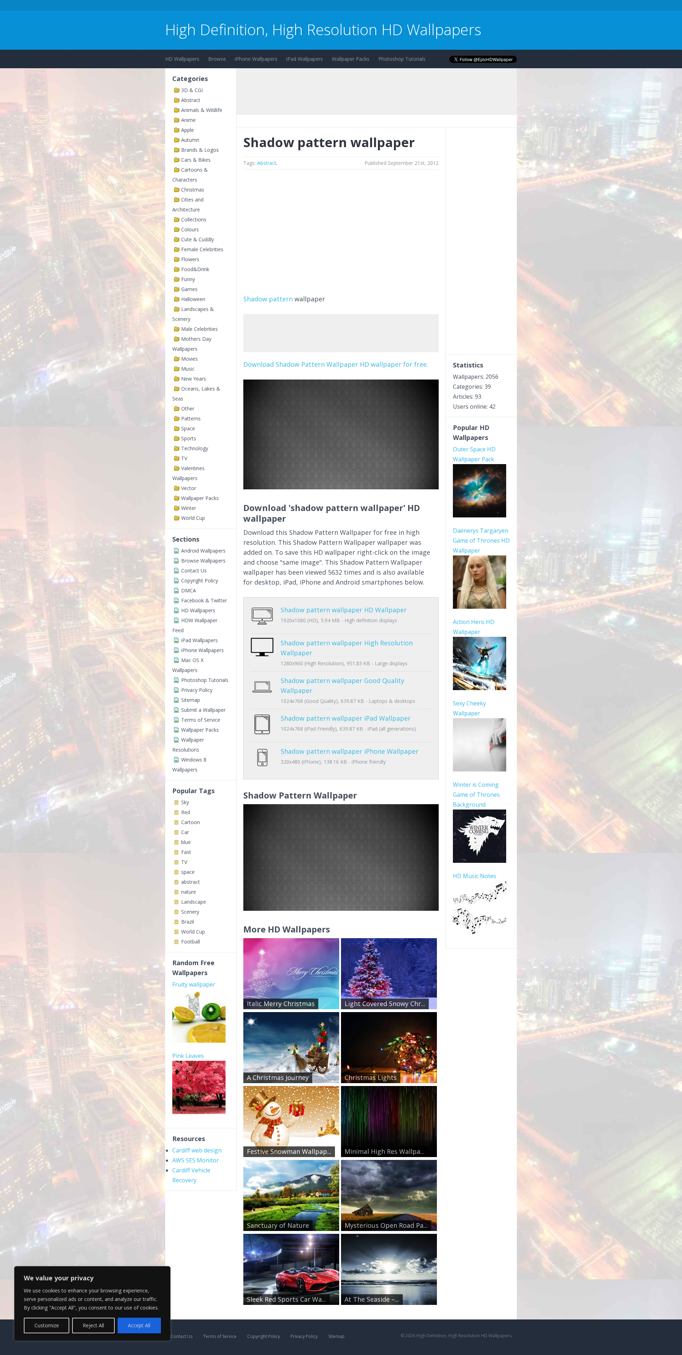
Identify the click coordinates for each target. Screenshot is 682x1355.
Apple (187, 130)
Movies (189, 358)
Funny (188, 279)
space (188, 872)
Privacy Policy (196, 690)
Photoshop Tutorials (402, 58)
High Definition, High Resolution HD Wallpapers (323, 29)
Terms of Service (200, 719)
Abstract (190, 100)
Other (187, 408)
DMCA (188, 590)
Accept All (139, 1325)
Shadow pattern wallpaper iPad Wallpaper (346, 718)
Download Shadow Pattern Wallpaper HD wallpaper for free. (335, 364)
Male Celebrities (199, 329)
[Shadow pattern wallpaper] (341, 487)
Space (188, 428)
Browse (217, 58)
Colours (190, 229)
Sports (188, 438)
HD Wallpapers (182, 58)
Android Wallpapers (203, 550)
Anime (188, 120)
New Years (193, 378)
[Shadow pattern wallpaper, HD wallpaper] (341, 908)
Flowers (190, 259)
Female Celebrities (202, 249)
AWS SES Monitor (195, 1160)
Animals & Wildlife (201, 110)
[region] (92, 1303)
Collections (193, 219)
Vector (188, 488)
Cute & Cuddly (197, 239)
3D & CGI (192, 90)
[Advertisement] (294, 6)
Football (190, 941)
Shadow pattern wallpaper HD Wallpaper (344, 610)
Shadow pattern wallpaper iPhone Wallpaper (349, 751)
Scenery (190, 911)
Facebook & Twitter (204, 600)
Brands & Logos (200, 149)
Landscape (193, 901)
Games (189, 289)
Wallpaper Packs (350, 58)
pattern (281, 299)
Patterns (191, 418)
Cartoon (190, 822)
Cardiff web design (197, 1150)
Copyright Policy (199, 580)
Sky (185, 802)
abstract (190, 881)
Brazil (187, 921)
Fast (186, 852)
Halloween (193, 299)
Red (185, 812)
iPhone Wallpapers (256, 58)
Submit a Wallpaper (203, 709)
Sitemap (190, 700)
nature (188, 891)
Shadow (255, 299)
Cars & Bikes (196, 159)
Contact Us (194, 570)
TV (184, 458)
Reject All (93, 1325)
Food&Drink (195, 269)
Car (185, 832)
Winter (188, 508)
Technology (194, 448)
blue (186, 842)
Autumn (190, 139)
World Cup (193, 518)
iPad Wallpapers (304, 58)
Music (188, 368)
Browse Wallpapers (203, 560)
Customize (46, 1325)
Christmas (192, 189)
